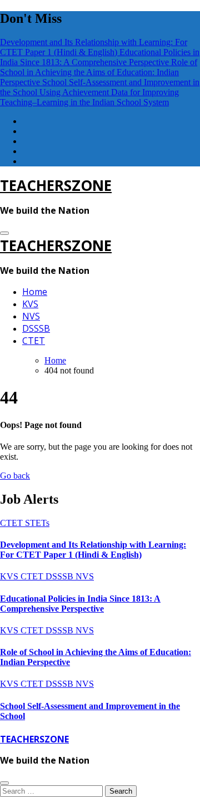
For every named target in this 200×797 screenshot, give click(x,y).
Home (34, 292)
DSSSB (36, 328)
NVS (31, 316)
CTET (33, 340)
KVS (30, 304)
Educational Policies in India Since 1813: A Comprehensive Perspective (80, 603)
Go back (15, 475)
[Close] (4, 783)
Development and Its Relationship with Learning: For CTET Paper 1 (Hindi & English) (93, 549)
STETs (37, 523)
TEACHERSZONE (56, 185)
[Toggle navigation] (4, 233)
